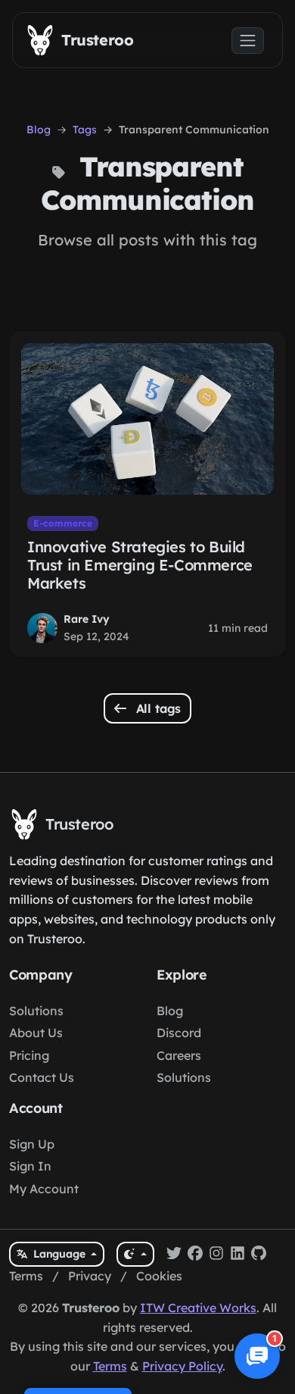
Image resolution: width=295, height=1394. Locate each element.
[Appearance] (135, 1254)
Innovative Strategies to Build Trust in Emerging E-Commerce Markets (140, 564)
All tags (157, 708)
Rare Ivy (87, 619)
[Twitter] (174, 1254)
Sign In (30, 1166)
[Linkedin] (237, 1254)
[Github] (258, 1254)
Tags (85, 129)
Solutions (36, 1010)
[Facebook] (195, 1254)
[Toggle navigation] (247, 40)
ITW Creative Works (198, 1307)
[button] (257, 1356)
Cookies (159, 1275)
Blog (38, 129)
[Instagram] (216, 1254)
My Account (44, 1188)
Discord (179, 1032)
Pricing (29, 1055)
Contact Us (41, 1077)
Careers (179, 1055)
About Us (36, 1032)
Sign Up (31, 1144)
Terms (26, 1275)
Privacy (89, 1275)
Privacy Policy (182, 1366)
